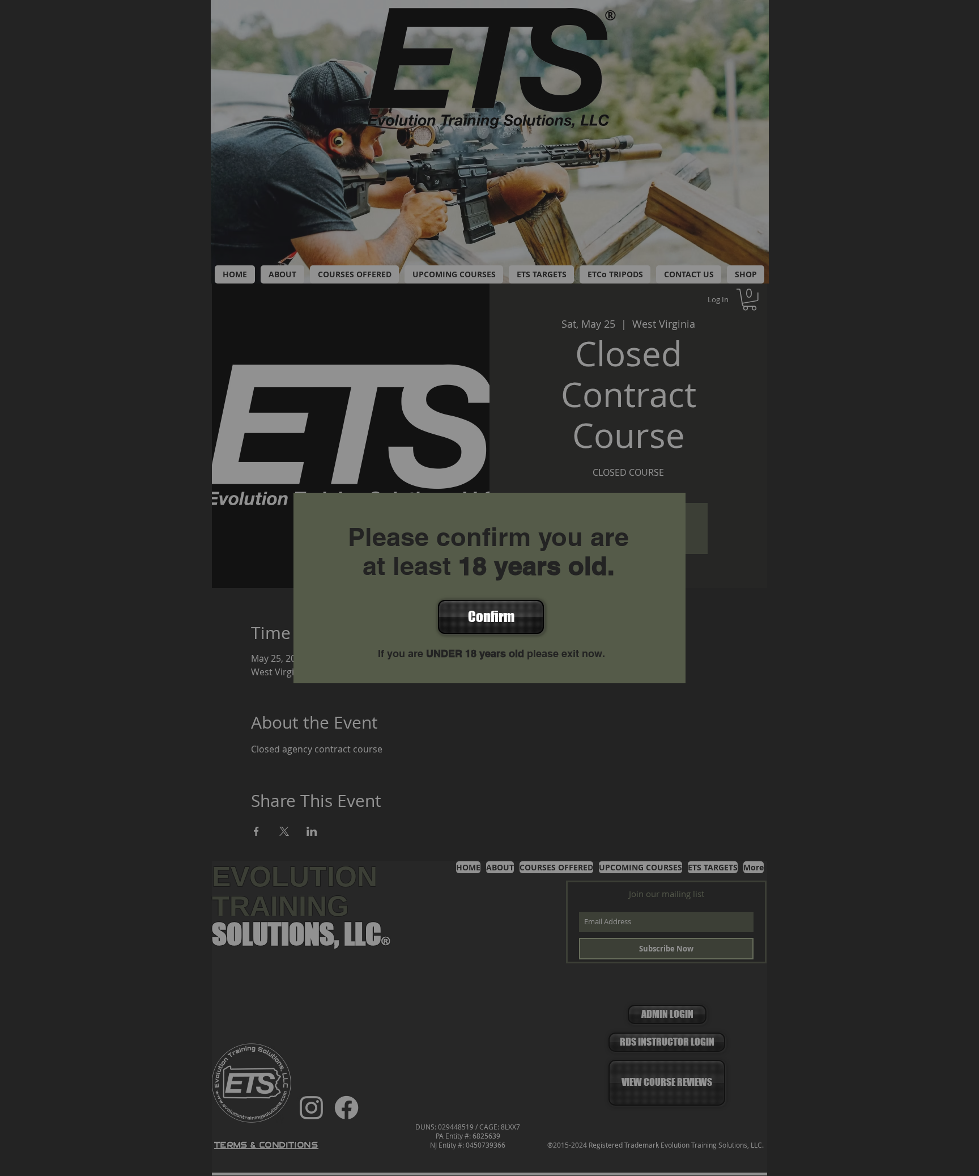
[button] (490, 617)
